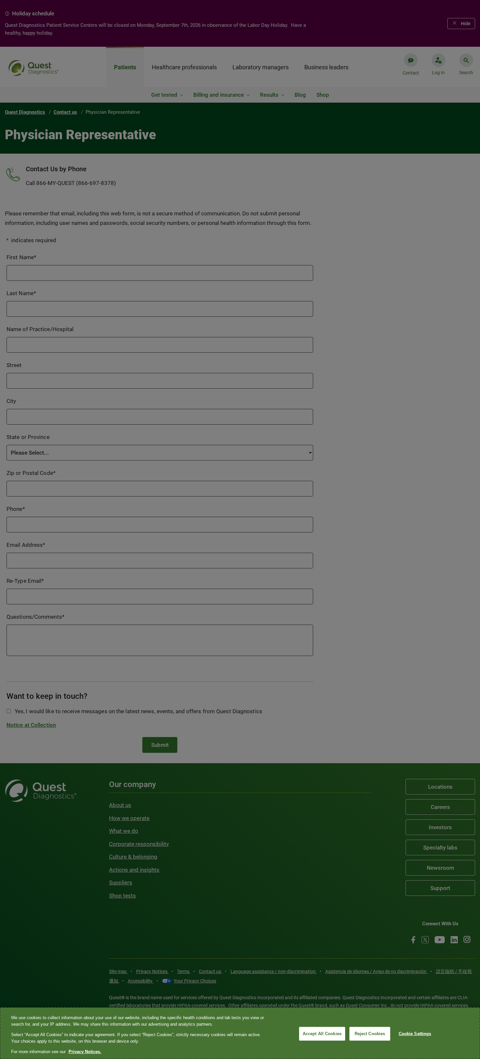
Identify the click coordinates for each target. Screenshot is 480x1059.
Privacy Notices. (85, 1051)
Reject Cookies (370, 1033)
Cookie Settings (415, 1033)
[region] (240, 1033)
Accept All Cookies (322, 1033)
